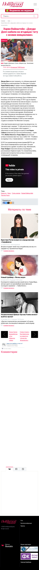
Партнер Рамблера (26, 562)
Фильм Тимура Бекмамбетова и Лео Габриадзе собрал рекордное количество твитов (13, 334)
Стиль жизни (16, 193)
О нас (22, 520)
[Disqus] (19, 380)
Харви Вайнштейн (27, 193)
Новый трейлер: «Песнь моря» (13, 277)
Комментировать (9, 251)
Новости (3, 193)
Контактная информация (26, 523)
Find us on (9, 546)
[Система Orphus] (13, 349)
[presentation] (9, 469)
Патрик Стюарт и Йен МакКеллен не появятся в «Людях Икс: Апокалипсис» (24, 334)
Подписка (23, 526)
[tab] (9, 469)
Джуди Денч (5, 195)
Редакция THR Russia (17, 67)
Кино (9, 193)
